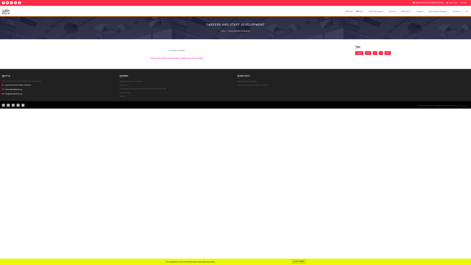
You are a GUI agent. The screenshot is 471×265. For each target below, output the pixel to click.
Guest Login (453, 3)
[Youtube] (19, 2)
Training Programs (376, 11)
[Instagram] (11, 2)
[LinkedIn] (15, 2)
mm (387, 53)
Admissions (406, 11)
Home (350, 11)
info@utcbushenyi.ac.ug (13, 94)
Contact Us (457, 11)
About (360, 11)
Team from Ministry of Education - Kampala (252, 85)
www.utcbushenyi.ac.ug (13, 89)
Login (465, 3)
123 (368, 53)
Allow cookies (299, 261)
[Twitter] (7, 2)
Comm (359, 53)
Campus (419, 11)
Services (392, 11)
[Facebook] (3, 2)
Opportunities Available (438, 11)
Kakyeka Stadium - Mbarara (247, 81)
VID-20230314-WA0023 (177, 50)
